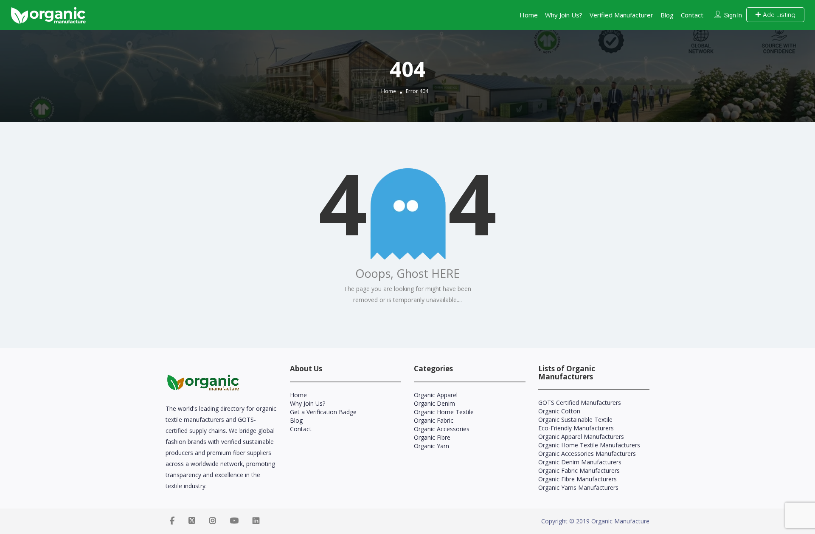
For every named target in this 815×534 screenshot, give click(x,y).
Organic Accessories (441, 429)
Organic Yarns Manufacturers (578, 487)
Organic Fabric (433, 420)
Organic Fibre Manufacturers (577, 479)
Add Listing (778, 15)
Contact (692, 15)
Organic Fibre (432, 437)
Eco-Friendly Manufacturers (576, 428)
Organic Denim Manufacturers (579, 462)
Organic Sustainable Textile (575, 419)
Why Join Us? (563, 15)
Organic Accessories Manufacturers (587, 453)
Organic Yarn (431, 446)
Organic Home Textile (444, 412)
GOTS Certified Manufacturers (579, 402)
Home (529, 15)
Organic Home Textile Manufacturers (589, 445)
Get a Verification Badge (323, 412)
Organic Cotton (559, 411)
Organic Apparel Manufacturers (581, 436)
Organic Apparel (436, 395)
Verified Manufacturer (621, 15)
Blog (667, 15)
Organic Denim (434, 403)
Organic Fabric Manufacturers (579, 470)
